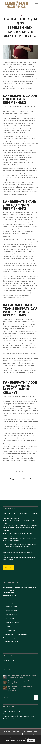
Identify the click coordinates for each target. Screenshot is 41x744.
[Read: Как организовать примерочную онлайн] (5, 677)
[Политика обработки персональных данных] (17, 4)
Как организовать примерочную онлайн (22, 675)
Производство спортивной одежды (15, 634)
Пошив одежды (8, 603)
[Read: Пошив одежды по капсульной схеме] (5, 682)
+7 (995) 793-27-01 (9, 593)
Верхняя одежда (11, 618)
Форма (8, 627)
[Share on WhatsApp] (7, 485)
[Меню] (34, 4)
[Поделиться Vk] (16, 485)
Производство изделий (11, 641)
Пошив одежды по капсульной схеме (20, 681)
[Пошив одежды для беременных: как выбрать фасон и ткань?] (20, 52)
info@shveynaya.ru (9, 595)
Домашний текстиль (13, 623)
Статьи (20, 15)
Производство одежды (11, 638)
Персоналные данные (30, 731)
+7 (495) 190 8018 (8, 591)
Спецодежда (10, 631)
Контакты (8, 568)
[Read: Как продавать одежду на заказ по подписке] (5, 688)
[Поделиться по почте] (33, 485)
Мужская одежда (11, 606)
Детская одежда (11, 615)
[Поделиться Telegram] (25, 485)
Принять (30, 741)
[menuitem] (34, 4)
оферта (23, 734)
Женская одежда (11, 611)
